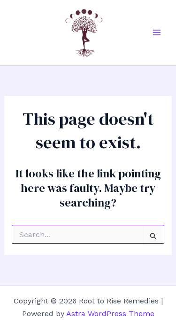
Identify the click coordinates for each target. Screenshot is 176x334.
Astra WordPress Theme (110, 313)
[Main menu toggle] (157, 32)
